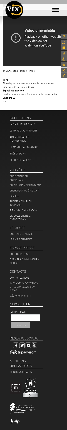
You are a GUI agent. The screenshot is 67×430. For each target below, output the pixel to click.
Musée (64, 42)
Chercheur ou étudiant (24, 190)
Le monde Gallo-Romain (24, 147)
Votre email (18, 312)
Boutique (64, 64)
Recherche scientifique (64, 53)
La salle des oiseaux (22, 124)
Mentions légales (21, 372)
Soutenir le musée (21, 233)
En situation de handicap (25, 185)
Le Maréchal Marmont (23, 130)
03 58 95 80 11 (23, 295)
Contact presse (19, 254)
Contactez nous (19, 277)
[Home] (14, 10)
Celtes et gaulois (20, 160)
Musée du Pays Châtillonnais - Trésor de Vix (26, 8)
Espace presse (64, 58)
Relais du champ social (24, 210)
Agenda (64, 47)
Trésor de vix (18, 153)
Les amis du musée (21, 239)
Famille (14, 196)
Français (64, 36)
